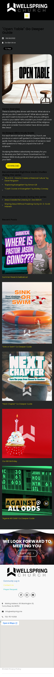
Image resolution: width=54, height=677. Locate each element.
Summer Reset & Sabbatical (15, 277)
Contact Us (8, 585)
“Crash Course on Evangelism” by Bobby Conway (26, 189)
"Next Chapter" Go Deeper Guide (17, 404)
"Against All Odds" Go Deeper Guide (18, 518)
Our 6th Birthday (9, 461)
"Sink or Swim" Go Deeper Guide (17, 347)
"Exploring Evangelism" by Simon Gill (21, 185)
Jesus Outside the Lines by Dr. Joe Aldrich (23, 200)
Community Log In (11, 580)
